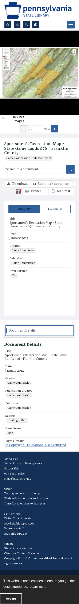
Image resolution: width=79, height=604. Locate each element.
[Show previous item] (23, 128)
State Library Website (18, 548)
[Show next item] (54, 128)
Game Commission (23, 250)
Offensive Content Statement (23, 553)
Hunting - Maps (17, 420)
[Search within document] (70, 169)
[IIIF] (18, 191)
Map (14, 276)
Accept (11, 598)
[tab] (24, 209)
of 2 (47, 129)
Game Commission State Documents (29, 158)
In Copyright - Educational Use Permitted (35, 445)
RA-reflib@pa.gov (16, 534)
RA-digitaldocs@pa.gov (19, 524)
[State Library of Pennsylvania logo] (38, 10)
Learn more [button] (38, 586)
